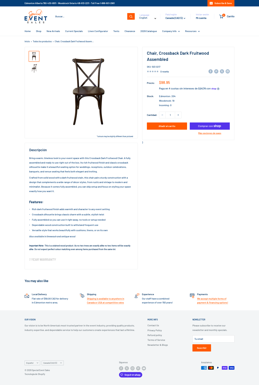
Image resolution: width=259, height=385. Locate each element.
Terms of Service (156, 339)
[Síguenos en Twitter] (127, 368)
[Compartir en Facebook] (210, 71)
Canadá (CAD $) (50, 363)
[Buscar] (131, 16)
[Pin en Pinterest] (216, 71)
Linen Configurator (98, 31)
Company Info (169, 31)
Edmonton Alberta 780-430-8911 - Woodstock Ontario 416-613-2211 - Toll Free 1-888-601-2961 (70, 3)
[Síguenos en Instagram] (132, 368)
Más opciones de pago (209, 133)
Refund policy (154, 335)
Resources (190, 31)
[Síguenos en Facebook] (121, 368)
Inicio (27, 41)
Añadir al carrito (167, 126)
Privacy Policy (154, 330)
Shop (38, 31)
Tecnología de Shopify (35, 374)
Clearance (130, 31)
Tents (116, 31)
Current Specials (74, 31)
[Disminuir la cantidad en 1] (162, 115)
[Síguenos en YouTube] (144, 368)
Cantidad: (152, 114)
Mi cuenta (201, 17)
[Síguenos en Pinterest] (138, 368)
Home (28, 31)
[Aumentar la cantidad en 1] (178, 115)
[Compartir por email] (228, 71)
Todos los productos (42, 41)
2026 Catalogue (148, 31)
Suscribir (202, 347)
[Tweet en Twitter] (222, 71)
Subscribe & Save (223, 3)
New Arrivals (53, 31)
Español (29, 363)
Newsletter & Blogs (157, 344)
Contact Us (153, 325)
